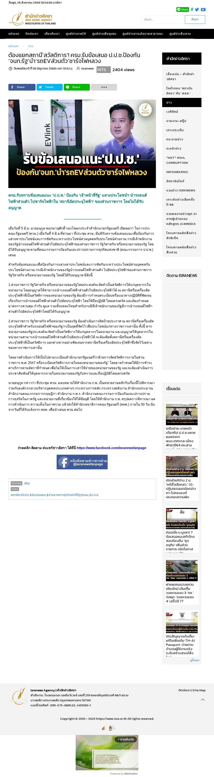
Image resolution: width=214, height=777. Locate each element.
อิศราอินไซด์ (175, 181)
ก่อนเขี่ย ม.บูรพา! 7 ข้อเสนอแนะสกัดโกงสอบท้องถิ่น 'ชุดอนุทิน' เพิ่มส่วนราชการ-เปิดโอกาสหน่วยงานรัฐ (180, 543)
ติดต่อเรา (31, 34)
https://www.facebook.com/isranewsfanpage (111, 448)
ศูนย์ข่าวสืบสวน (180, 34)
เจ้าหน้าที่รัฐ (73, 494)
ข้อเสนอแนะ (38, 494)
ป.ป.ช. (95, 494)
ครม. (86, 494)
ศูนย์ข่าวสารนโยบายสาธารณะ (142, 34)
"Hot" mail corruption (177, 160)
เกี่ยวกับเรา (52, 34)
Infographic (177, 171)
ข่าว (30, 46)
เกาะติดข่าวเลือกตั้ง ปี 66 (180, 202)
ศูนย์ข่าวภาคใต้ (76, 34)
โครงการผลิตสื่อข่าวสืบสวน (181, 250)
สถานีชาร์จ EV (20, 494)
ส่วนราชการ (56, 494)
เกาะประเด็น (175, 130)
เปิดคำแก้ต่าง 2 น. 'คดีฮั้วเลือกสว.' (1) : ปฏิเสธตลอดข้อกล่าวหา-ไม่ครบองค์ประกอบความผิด (181, 488)
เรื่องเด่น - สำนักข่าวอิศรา (180, 76)
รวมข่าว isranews (180, 190)
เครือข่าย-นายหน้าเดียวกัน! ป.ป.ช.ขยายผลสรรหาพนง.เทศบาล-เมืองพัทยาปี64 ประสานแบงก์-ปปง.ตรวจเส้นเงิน (181, 441)
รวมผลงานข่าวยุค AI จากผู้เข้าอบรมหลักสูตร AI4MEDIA (181, 218)
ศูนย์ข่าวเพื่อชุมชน (104, 34)
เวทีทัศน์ (172, 111)
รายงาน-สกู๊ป (176, 120)
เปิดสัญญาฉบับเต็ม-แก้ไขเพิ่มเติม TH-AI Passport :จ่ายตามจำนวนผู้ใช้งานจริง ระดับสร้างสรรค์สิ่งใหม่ (180, 646)
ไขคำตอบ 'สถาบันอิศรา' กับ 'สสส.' (179, 91)
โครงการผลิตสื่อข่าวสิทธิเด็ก (181, 235)
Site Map (199, 690)
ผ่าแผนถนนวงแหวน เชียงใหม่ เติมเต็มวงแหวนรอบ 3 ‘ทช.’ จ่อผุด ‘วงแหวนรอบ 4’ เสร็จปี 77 (180, 592)
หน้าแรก (13, 34)
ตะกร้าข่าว (173, 148)
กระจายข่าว (174, 139)
